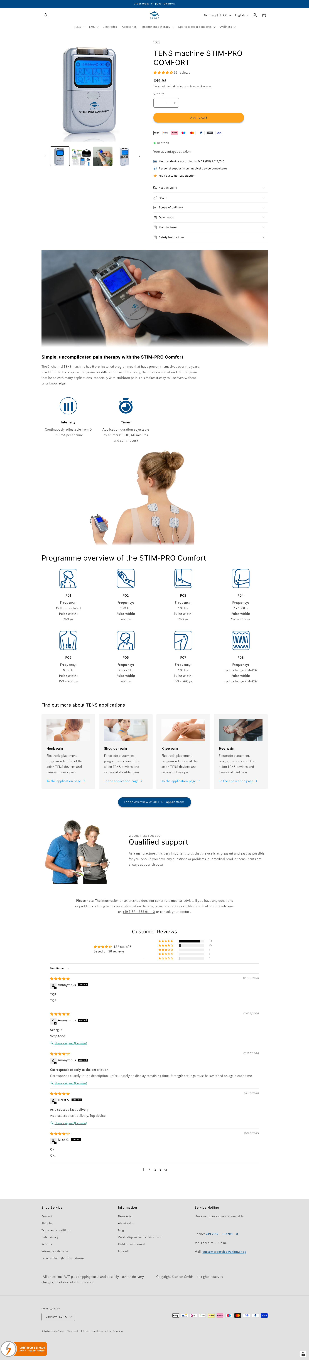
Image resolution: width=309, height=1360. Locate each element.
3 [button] (155, 1170)
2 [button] (149, 1170)
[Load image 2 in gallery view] (81, 156)
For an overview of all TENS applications (154, 802)
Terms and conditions (56, 1230)
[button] (46, 15)
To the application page (63, 781)
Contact (46, 1216)
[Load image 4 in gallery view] (124, 156)
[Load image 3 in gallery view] (102, 156)
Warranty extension (54, 1251)
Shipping (178, 86)
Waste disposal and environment (140, 1237)
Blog (121, 1230)
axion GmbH (58, 1331)
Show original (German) (71, 1043)
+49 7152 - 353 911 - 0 (139, 912)
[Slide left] (45, 156)
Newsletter (125, 1216)
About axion (126, 1223)
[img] (60, 979)
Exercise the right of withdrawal (63, 1258)
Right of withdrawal (131, 1244)
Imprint (123, 1251)
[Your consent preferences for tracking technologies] (303, 1354)
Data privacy (49, 1237)
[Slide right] (139, 156)
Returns (46, 1244)
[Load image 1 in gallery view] (60, 156)
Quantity (158, 93)
